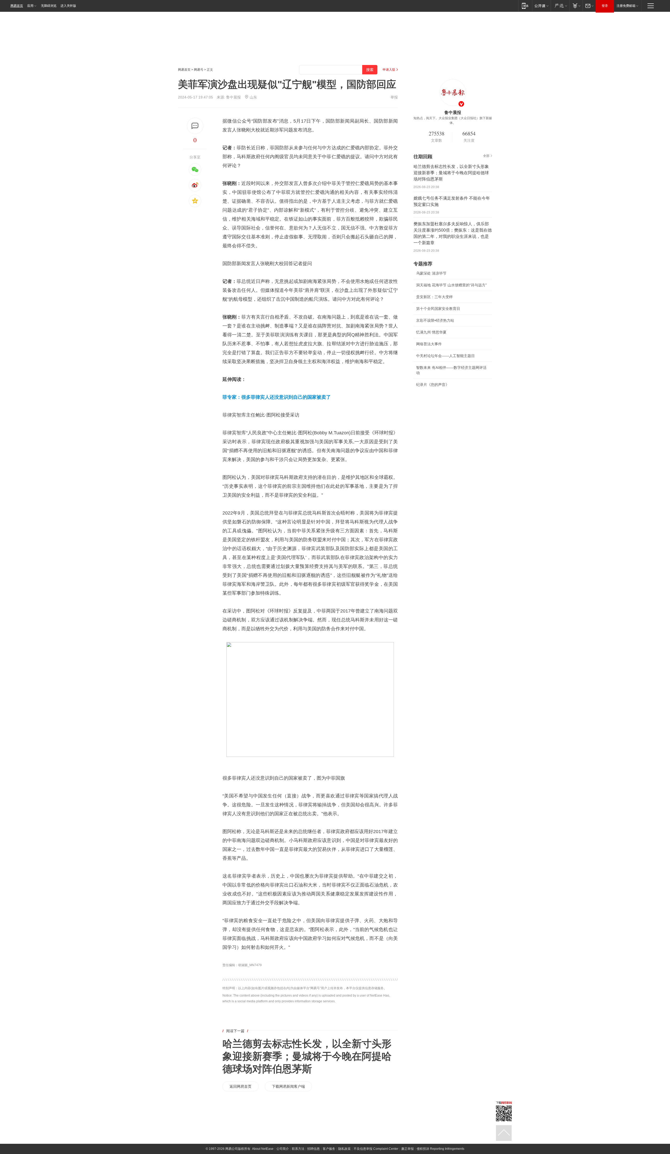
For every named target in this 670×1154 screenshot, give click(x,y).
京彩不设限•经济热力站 (435, 320)
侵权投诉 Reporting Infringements (440, 1149)
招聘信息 (313, 1149)
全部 (486, 156)
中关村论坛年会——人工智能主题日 (445, 356)
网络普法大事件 (429, 344)
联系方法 (298, 1149)
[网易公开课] (541, 5)
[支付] (576, 5)
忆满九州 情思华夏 (431, 332)
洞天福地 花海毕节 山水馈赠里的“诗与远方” (451, 285)
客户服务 (329, 1149)
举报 (394, 97)
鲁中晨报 (233, 97)
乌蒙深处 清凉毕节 (431, 273)
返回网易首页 (241, 1086)
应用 (30, 6)
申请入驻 (389, 69)
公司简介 (282, 1149)
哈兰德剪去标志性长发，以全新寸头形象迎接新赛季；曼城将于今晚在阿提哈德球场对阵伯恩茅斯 (307, 1056)
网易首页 (16, 6)
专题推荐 (423, 263)
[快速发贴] (195, 126)
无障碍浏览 (49, 6)
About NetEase (262, 1149)
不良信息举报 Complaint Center (376, 1149)
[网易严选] (560, 5)
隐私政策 (344, 1149)
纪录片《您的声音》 (432, 384)
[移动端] (525, 5)
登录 (605, 6)
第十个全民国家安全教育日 (438, 309)
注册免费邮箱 (626, 6)
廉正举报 (407, 1149)
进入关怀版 (68, 6)
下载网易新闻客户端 (288, 1086)
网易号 (198, 70)
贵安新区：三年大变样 (434, 297)
